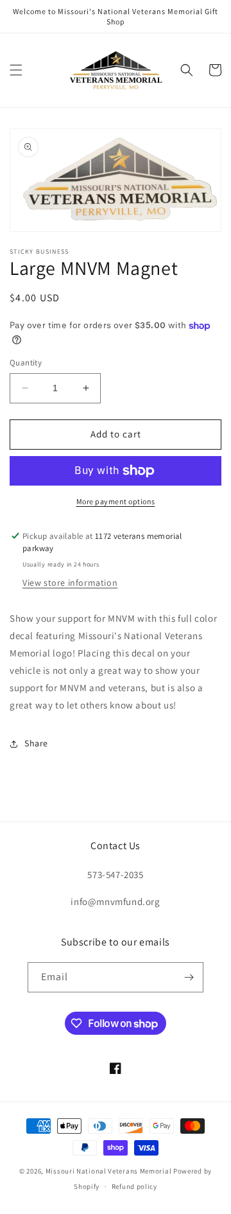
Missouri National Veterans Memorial (109, 1170)
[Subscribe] (189, 977)
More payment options (115, 501)
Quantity (26, 362)
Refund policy (134, 1186)
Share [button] (36, 743)
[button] (16, 70)
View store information (69, 582)
